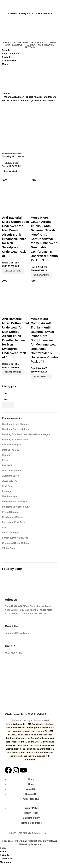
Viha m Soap (8, 548)
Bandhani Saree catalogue (16, 429)
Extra (5, 460)
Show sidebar (12, 163)
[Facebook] (8, 770)
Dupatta (6, 455)
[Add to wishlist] (13, 212)
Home (4, 153)
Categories (8, 119)
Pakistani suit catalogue (14, 501)
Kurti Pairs (7, 486)
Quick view (5, 212)
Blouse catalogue (11, 444)
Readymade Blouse (12, 517)
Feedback (7, 465)
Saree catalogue (10, 532)
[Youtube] (23, 770)
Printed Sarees (10, 512)
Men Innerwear (10, 496)
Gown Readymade (11, 470)
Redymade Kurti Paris (13, 522)
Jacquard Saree (10, 476)
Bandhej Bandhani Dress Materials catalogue (26, 434)
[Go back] (5, 105)
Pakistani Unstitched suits (16, 507)
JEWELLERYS (9, 481)
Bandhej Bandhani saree (15, 439)
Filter (8, 405)
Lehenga (6, 491)
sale (4, 527)
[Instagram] (15, 770)
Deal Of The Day (10, 450)
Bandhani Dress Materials (15, 424)
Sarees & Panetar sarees (15, 538)
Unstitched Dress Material (15, 543)
